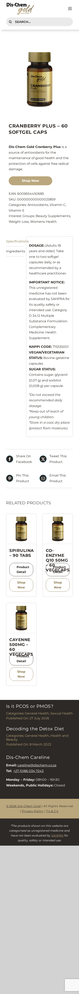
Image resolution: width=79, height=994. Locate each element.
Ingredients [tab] (14, 251)
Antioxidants (38, 205)
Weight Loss (19, 222)
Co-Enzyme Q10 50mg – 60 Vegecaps (57, 560)
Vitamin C (57, 205)
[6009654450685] (39, 79)
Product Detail (23, 569)
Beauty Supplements (53, 216)
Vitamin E (17, 210)
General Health (37, 713)
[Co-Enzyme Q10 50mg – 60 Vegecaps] (58, 529)
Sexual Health (61, 713)
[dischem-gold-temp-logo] (20, 4)
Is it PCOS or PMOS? (29, 706)
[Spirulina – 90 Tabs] (21, 529)
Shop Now (30, 181)
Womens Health (43, 222)
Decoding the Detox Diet (35, 729)
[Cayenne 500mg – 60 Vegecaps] (21, 618)
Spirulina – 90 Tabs (21, 553)
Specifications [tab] (14, 241)
